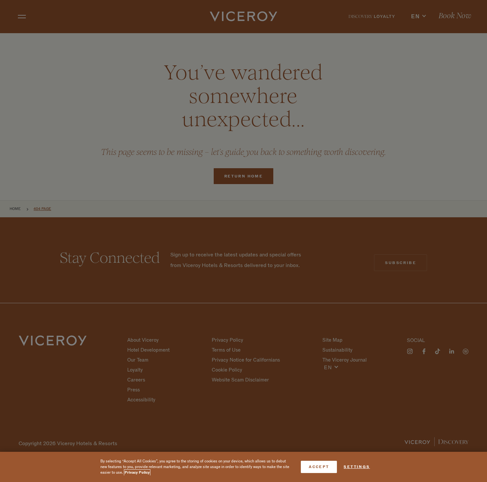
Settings (357, 466)
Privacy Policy (137, 472)
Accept (319, 466)
